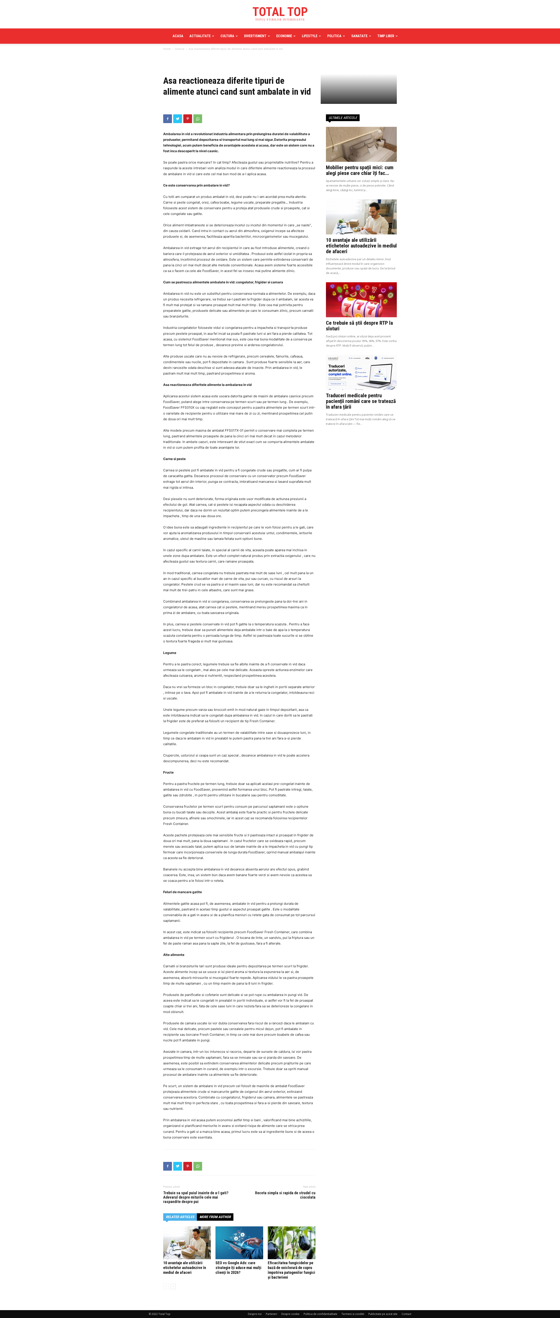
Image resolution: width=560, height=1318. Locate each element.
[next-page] (173, 1286)
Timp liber (385, 36)
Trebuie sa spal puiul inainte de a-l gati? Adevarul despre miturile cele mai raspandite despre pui (195, 1197)
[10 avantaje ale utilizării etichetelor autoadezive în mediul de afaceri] (187, 1242)
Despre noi (255, 1314)
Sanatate (359, 36)
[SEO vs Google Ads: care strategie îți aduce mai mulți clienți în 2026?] (239, 1242)
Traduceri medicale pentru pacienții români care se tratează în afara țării (361, 401)
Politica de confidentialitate (320, 1314)
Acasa (178, 36)
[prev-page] (166, 1286)
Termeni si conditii (352, 1314)
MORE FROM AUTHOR (215, 1217)
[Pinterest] (187, 118)
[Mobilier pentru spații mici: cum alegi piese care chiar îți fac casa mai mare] (361, 144)
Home (167, 49)
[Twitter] (177, 118)
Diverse (179, 49)
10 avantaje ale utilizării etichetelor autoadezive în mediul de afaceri (184, 1267)
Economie (284, 36)
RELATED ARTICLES (180, 1217)
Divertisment (255, 36)
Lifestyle (309, 36)
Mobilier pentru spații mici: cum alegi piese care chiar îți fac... (360, 170)
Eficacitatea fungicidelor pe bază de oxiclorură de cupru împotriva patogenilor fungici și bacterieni (291, 1270)
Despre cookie (290, 1314)
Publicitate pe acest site (382, 1314)
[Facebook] (167, 118)
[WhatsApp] (197, 118)
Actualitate (200, 36)
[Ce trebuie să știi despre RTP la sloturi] (361, 299)
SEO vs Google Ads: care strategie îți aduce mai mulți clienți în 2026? (238, 1267)
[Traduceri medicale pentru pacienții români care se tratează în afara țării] (361, 372)
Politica (334, 36)
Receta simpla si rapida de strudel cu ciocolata (285, 1195)
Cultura (227, 36)
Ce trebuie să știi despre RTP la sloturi (359, 326)
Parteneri (271, 1314)
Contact (406, 1314)
